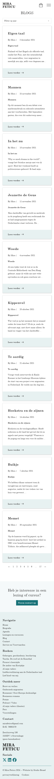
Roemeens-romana (11, 696)
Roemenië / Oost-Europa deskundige (19, 693)
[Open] (49, 5)
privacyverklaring (11, 775)
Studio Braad (39, 770)
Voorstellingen (9, 713)
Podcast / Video (10, 703)
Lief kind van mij (10, 675)
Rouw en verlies (11, 686)
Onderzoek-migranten (13, 689)
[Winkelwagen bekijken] (41, 5)
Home (5, 625)
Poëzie (6, 699)
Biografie (7, 628)
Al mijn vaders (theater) (14, 706)
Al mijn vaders (9, 669)
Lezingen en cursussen (13, 635)
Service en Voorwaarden (14, 645)
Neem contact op (27, 603)
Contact (6, 641)
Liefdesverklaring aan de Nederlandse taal (22, 672)
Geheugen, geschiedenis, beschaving (19, 655)
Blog (5, 638)
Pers (5, 709)
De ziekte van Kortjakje (13, 665)
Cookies (25, 775)
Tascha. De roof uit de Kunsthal (17, 659)
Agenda (6, 631)
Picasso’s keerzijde (11, 662)
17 (40, 566)
